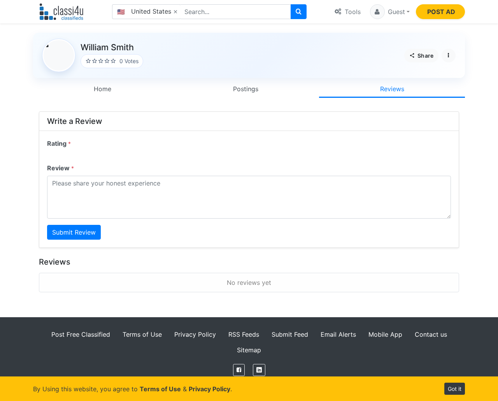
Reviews (392, 89)
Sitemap (249, 350)
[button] (390, 11)
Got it (454, 388)
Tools (352, 12)
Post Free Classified (80, 334)
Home (102, 89)
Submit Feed (290, 334)
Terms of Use (142, 334)
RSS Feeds (243, 334)
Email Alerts (338, 334)
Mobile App (385, 334)
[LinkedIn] (259, 370)
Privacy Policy (195, 334)
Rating (59, 143)
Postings (245, 89)
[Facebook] (239, 370)
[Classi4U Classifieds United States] (63, 11)
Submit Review (74, 232)
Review (60, 168)
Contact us (431, 334)
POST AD (441, 12)
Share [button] (424, 55)
